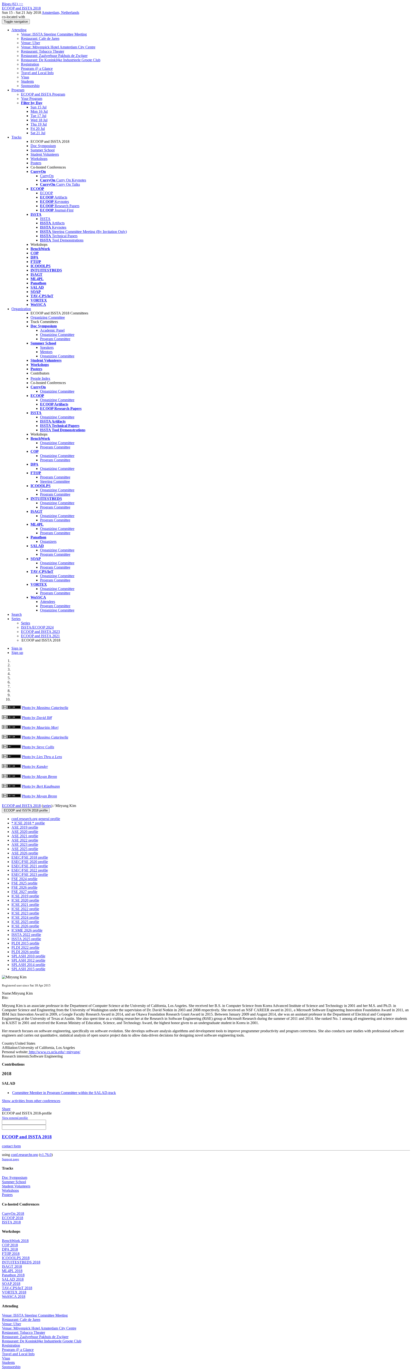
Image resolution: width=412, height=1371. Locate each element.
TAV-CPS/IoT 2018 (17, 1288)
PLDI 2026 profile (25, 952)
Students (27, 81)
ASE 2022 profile (24, 840)
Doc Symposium (43, 146)
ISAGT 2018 (12, 1266)
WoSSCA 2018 (13, 1296)
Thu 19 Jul (39, 124)
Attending (18, 30)
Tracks (16, 137)
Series (25, 623)
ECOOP (46, 193)
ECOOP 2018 (12, 1218)
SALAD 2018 (13, 1279)
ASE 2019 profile (24, 827)
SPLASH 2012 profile (28, 960)
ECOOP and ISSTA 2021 (40, 636)
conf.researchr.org (24, 1155)
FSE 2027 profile (24, 892)
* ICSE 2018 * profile (28, 823)
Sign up (17, 653)
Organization (21, 309)
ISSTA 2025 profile (26, 939)
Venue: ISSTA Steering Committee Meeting (54, 34)
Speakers (47, 347)
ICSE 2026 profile (25, 926)
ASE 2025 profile (24, 849)
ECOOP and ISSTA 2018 (21, 806)
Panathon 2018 (13, 1275)
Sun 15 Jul (38, 107)
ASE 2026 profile (24, 853)
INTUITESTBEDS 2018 (21, 1262)
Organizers (48, 541)
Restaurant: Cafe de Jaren (40, 38)
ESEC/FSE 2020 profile (29, 862)
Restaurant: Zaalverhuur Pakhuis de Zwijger (54, 56)
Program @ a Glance (37, 69)
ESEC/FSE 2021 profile (29, 866)
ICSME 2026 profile (26, 930)
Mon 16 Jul (39, 111)
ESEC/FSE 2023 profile (29, 875)
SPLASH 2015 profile (28, 969)
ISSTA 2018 (11, 1222)
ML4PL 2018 (12, 1271)
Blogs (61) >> (12, 4)
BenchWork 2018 (15, 1241)
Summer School (43, 150)
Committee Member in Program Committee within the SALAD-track (64, 1093)
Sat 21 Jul (38, 133)
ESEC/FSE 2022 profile (29, 870)
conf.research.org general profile (35, 819)
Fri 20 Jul (38, 129)
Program (17, 90)
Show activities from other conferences (31, 1101)
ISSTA (45, 219)
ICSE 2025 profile (25, 922)
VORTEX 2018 (14, 1292)
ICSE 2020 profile (25, 900)
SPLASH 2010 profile (28, 956)
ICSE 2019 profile (25, 896)
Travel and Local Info (37, 73)
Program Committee (55, 339)
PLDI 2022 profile (25, 947)
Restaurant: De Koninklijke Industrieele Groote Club (60, 60)
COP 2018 (10, 1245)
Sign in (16, 648)
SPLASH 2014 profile (28, 965)
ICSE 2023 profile (25, 913)
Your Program (31, 99)
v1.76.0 (46, 1155)
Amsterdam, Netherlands (60, 12)
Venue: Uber (30, 43)
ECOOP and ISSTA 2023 (40, 632)
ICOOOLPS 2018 (16, 1258)
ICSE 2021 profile (25, 905)
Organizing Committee (48, 317)
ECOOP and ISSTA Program (43, 94)
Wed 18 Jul (39, 120)
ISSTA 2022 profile (26, 935)
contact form (11, 1146)
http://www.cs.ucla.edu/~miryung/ (54, 1052)
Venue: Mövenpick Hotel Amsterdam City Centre (58, 47)
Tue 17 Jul (38, 116)
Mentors (46, 352)
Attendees (47, 602)
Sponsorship (30, 86)
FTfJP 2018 (11, 1254)
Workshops (39, 159)
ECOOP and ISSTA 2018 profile (26, 810)
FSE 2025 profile (24, 883)
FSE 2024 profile (24, 879)
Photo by (45, 708)
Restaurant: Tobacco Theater (42, 51)
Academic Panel (52, 330)
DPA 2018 (10, 1249)
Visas (25, 77)
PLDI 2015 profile (25, 943)
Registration (30, 64)
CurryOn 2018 (13, 1214)
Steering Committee (55, 481)
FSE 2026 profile (24, 887)
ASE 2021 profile (24, 836)
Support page (10, 1159)
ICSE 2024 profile (25, 917)
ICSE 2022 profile (25, 909)
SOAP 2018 (11, 1284)
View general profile (15, 1117)
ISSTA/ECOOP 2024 (37, 627)
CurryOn (47, 176)
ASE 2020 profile (24, 832)
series (47, 806)
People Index (40, 378)
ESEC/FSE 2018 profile (29, 857)
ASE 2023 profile (24, 844)
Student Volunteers (45, 154)
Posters (36, 163)
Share (6, 1109)
